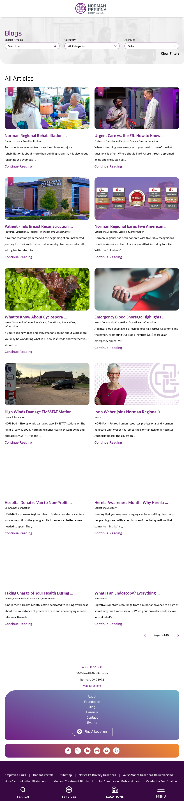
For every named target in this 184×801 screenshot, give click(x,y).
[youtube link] (106, 750)
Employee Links (15, 775)
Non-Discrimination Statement (26, 781)
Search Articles (14, 39)
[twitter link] (78, 750)
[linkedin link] (87, 750)
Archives (130, 39)
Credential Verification (161, 781)
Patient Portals (43, 775)
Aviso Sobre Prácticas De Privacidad (148, 775)
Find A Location (95, 732)
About (92, 697)
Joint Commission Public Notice (117, 781)
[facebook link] (68, 750)
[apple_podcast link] (116, 750)
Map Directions (92, 686)
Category (70, 39)
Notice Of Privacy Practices (97, 775)
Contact (92, 717)
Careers (92, 712)
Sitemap (66, 775)
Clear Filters (170, 53)
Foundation (92, 702)
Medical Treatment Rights (71, 781)
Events (92, 723)
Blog (92, 707)
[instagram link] (97, 750)
